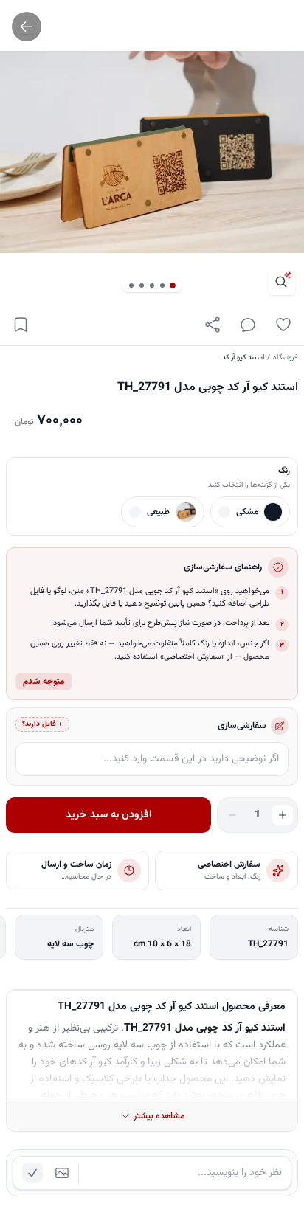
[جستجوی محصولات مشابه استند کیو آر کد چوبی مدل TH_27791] (282, 282)
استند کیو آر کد (243, 357)
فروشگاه (285, 357)
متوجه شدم (44, 681)
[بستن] (22, 1154)
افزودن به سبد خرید (109, 815)
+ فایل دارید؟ (42, 724)
